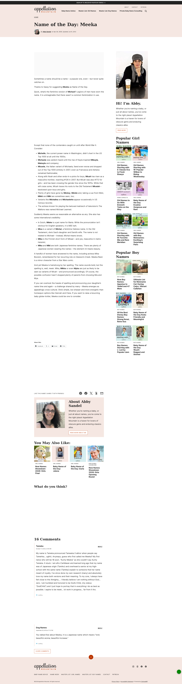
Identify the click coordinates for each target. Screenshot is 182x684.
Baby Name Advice (69, 11)
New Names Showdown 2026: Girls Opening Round (94, 472)
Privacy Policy (115, 681)
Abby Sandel (47, 31)
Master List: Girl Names (87, 11)
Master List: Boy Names (108, 11)
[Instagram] (133, 666)
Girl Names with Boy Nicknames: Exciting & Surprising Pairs (138, 239)
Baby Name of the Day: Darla (77, 467)
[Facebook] (142, 666)
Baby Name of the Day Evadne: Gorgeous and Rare (139, 205)
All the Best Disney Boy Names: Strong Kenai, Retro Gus (123, 317)
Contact (135, 7)
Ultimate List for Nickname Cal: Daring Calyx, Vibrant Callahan (140, 284)
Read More (122, 130)
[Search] (146, 11)
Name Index (54, 674)
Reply (100, 546)
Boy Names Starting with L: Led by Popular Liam (123, 348)
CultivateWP (144, 681)
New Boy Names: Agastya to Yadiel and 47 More (123, 284)
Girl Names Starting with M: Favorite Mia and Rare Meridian (123, 237)
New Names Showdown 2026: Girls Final (40, 469)
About (126, 7)
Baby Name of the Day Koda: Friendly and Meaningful (139, 315)
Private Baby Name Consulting (131, 11)
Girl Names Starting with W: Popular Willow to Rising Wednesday (139, 171)
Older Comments (42, 651)
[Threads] (137, 666)
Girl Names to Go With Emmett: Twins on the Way (123, 205)
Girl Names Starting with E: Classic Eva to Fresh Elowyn (123, 169)
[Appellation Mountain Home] (45, 9)
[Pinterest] (146, 666)
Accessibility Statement (127, 681)
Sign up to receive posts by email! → (91, 2)
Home (36, 17)
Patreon (143, 7)
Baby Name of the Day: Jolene (59, 468)
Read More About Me (78, 432)
